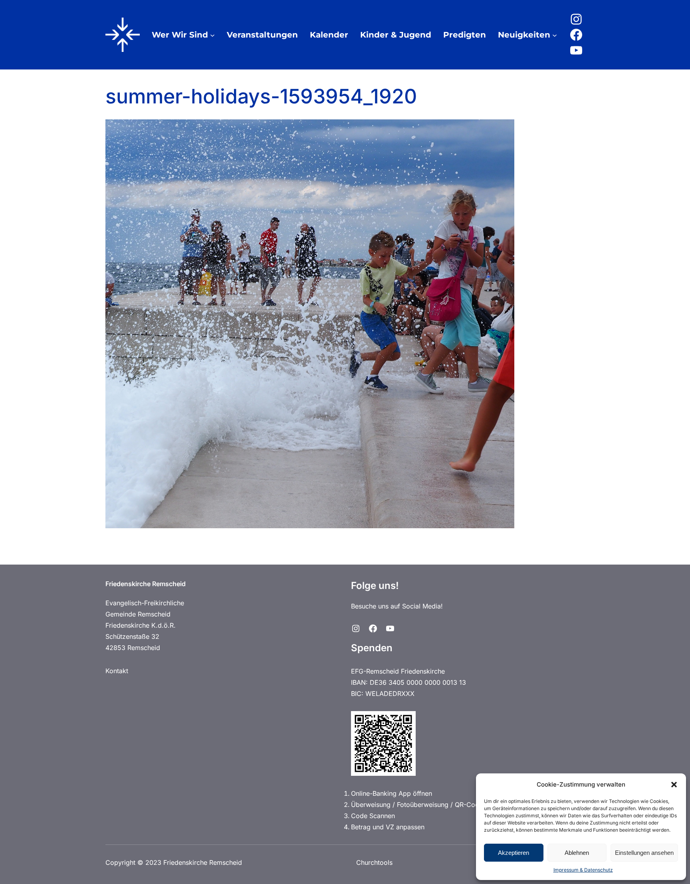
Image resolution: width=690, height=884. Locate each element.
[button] (674, 785)
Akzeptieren (513, 852)
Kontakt (116, 671)
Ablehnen (577, 852)
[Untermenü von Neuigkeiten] (554, 34)
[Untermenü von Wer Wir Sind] (212, 34)
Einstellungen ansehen (644, 852)
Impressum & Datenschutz (583, 870)
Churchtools (374, 862)
